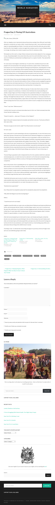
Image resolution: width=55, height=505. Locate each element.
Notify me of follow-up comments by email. (15, 326)
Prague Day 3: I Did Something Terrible (41, 268)
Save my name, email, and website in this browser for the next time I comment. (24, 322)
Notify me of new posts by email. (13, 330)
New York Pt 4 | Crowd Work (11, 424)
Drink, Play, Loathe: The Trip (41, 238)
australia (8, 255)
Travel (7, 259)
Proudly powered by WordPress (14, 500)
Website (6, 318)
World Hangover (27, 8)
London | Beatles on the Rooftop (12, 408)
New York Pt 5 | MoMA (10, 420)
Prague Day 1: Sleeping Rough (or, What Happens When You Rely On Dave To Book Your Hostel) (14, 270)
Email (5, 313)
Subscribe (46, 390)
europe (37, 255)
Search (5, 472)
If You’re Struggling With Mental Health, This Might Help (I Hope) (20, 412)
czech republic (28, 255)
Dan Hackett (17, 34)
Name (6, 309)
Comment (6, 287)
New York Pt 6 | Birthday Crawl (11, 416)
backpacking (9, 251)
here (45, 466)
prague (44, 255)
